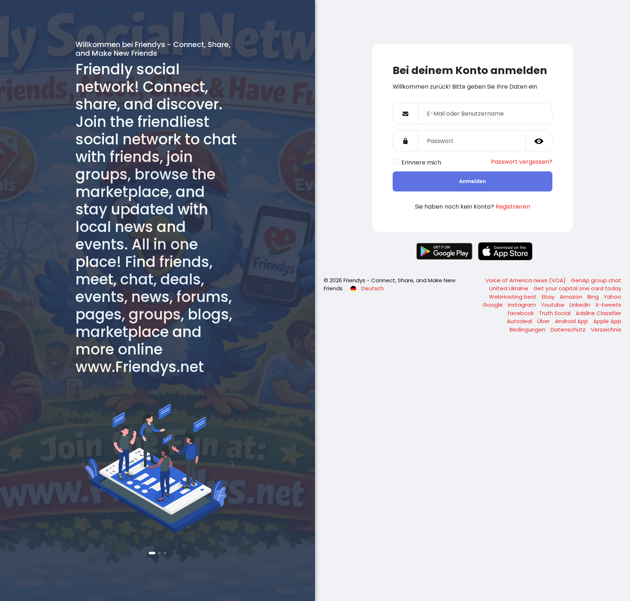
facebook (521, 313)
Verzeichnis (606, 329)
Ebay (549, 296)
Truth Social (555, 313)
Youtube (553, 305)
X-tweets (608, 305)
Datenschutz (569, 329)
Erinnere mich (421, 162)
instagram (522, 305)
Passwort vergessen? (521, 162)
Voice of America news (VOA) (526, 280)
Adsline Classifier (598, 313)
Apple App (607, 321)
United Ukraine (509, 288)
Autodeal (520, 321)
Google (493, 305)
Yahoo (612, 296)
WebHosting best (513, 296)
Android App (572, 321)
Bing (593, 296)
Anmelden (472, 181)
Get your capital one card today (577, 288)
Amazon (572, 296)
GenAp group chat (596, 280)
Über (544, 321)
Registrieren (512, 206)
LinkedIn (580, 305)
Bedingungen (528, 329)
